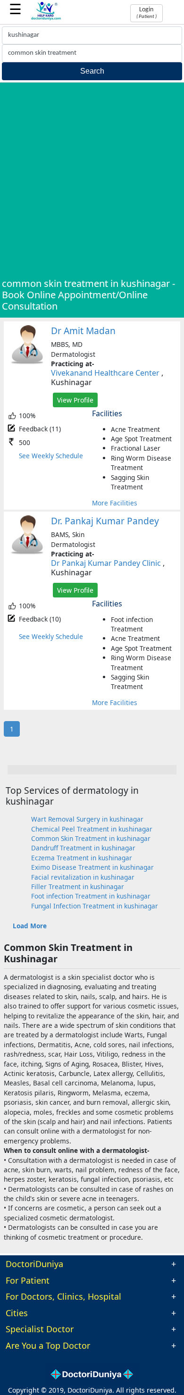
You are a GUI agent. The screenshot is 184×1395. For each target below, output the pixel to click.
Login (146, 12)
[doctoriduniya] (46, 19)
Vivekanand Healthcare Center (105, 373)
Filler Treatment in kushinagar (77, 886)
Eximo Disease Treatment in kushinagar (92, 867)
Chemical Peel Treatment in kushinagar (91, 828)
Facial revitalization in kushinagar (82, 877)
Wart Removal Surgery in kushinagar (87, 819)
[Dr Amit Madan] (27, 362)
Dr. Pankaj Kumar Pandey (105, 520)
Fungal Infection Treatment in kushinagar (94, 905)
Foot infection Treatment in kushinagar (91, 895)
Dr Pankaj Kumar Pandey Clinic (106, 563)
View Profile (75, 399)
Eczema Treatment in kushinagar (81, 857)
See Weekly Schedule (51, 455)
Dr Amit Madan (83, 330)
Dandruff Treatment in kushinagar (83, 847)
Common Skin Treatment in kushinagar (91, 838)
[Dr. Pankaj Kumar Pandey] (27, 552)
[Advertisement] (92, 181)
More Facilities (114, 502)
